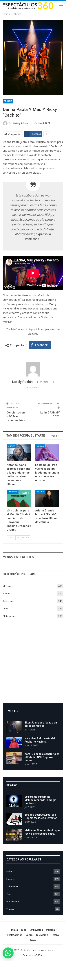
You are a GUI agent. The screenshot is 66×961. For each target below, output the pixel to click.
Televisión (8, 601)
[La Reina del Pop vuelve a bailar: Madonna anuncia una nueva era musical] (47, 452)
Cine (5, 608)
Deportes (12, 492)
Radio (29, 935)
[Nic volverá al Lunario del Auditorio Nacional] (14, 742)
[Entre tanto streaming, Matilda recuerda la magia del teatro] (14, 801)
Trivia (33, 940)
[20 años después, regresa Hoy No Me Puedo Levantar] (14, 819)
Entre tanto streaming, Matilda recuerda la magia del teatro (40, 800)
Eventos (7, 593)
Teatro (10, 909)
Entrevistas (36, 929)
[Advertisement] (33, 659)
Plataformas (9, 616)
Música (8, 101)
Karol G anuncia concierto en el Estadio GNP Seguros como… (42, 757)
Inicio (14, 929)
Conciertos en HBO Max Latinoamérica (15, 416)
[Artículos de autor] (33, 369)
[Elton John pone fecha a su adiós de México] (14, 727)
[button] (8, 952)
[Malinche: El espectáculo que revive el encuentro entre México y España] (14, 835)
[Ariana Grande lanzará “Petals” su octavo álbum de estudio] (47, 498)
